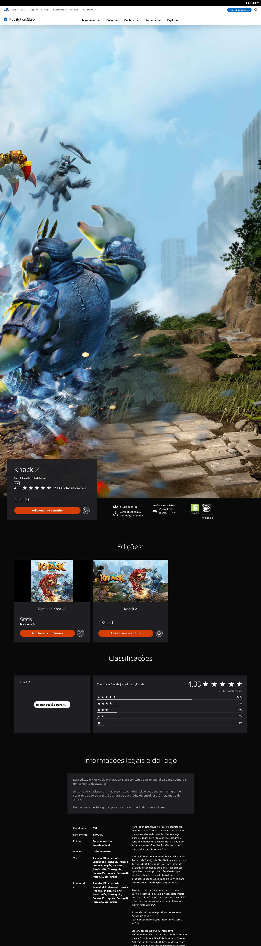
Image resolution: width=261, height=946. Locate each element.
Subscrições (153, 20)
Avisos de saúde (141, 915)
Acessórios (58, 9)
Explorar (172, 20)
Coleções (112, 20)
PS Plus (44, 9)
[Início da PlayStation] (7, 9)
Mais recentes (91, 20)
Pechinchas (132, 20)
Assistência (89, 9)
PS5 (23, 9)
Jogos (32, 9)
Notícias (74, 9)
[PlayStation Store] (20, 19)
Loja (14, 9)
